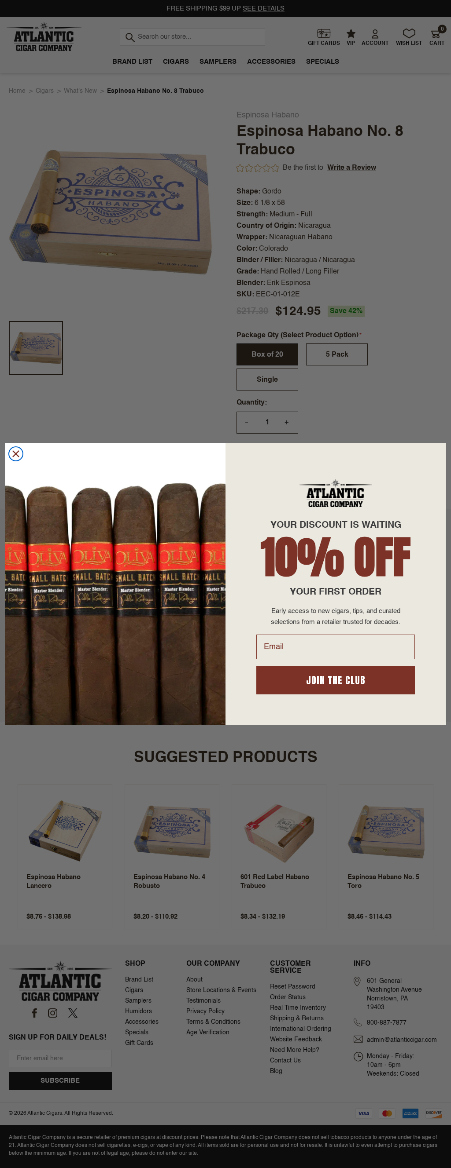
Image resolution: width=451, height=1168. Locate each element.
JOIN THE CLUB (336, 680)
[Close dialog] (16, 454)
